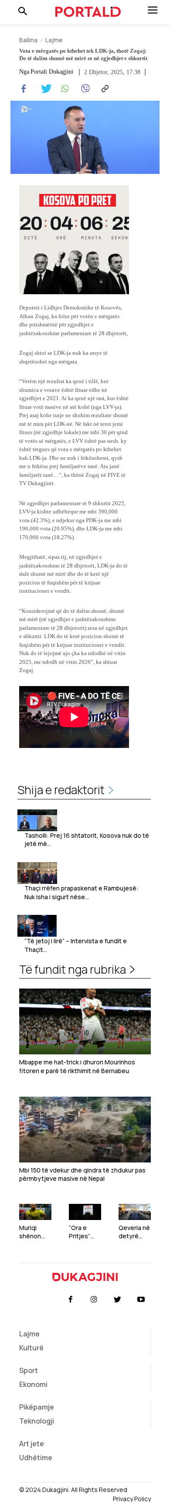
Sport (28, 1370)
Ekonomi (33, 1384)
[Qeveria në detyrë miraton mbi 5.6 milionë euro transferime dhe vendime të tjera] (135, 1212)
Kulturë (31, 1347)
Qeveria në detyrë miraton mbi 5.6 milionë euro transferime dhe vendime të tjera (134, 1231)
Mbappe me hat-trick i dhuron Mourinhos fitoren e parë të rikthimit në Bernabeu (77, 1066)
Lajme (54, 40)
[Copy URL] (103, 89)
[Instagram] (93, 1299)
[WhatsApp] (63, 89)
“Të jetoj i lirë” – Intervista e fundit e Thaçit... (75, 945)
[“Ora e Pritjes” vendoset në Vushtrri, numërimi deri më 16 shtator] (85, 1212)
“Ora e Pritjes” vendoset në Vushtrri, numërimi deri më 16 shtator (84, 1231)
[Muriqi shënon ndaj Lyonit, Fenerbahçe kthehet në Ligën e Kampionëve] (35, 1212)
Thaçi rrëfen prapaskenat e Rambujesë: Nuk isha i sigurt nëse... (81, 892)
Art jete (31, 1443)
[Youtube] (141, 1299)
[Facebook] (23, 89)
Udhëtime (35, 1457)
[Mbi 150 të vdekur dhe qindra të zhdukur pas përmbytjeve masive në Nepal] (85, 1129)
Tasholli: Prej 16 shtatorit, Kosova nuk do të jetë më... (86, 839)
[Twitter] (43, 89)
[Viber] (83, 89)
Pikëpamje (36, 1407)
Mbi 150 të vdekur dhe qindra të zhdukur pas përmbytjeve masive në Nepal (82, 1174)
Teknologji (36, 1421)
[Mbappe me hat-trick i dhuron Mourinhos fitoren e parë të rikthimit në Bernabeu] (85, 1021)
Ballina (28, 40)
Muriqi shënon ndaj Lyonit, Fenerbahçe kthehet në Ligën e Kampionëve (35, 1231)
